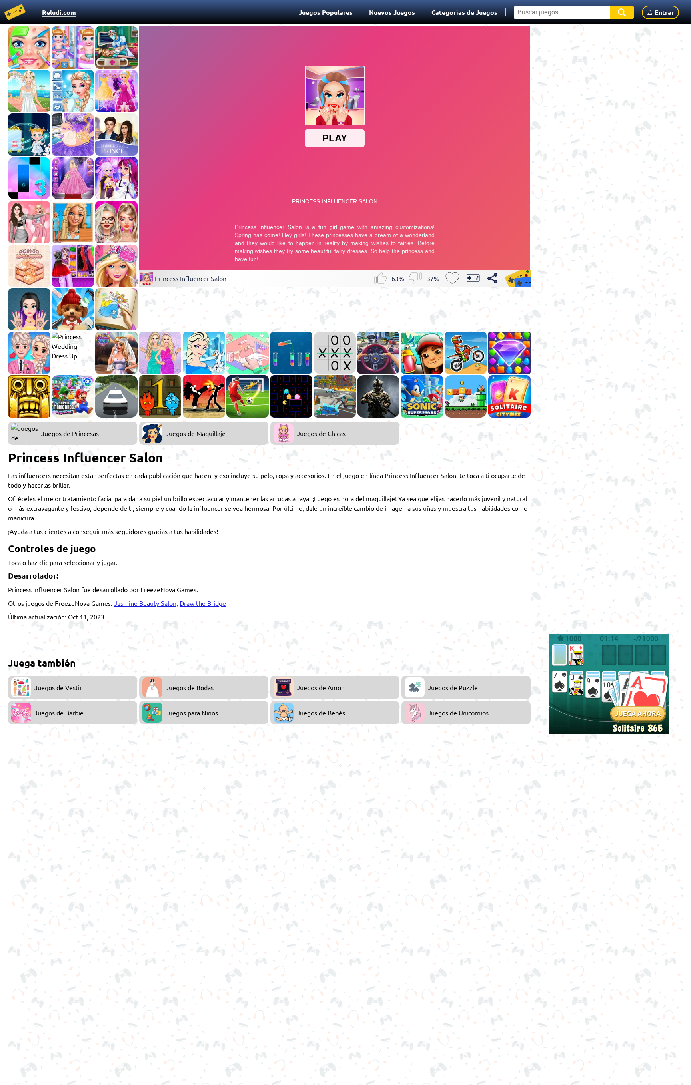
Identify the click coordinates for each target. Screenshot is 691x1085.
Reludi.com (59, 12)
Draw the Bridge (203, 603)
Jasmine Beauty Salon (145, 603)
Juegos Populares (326, 12)
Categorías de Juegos (464, 12)
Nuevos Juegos (392, 12)
